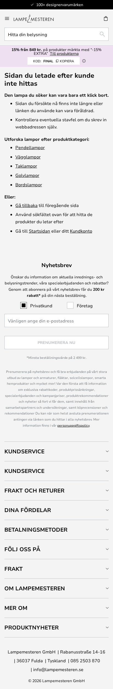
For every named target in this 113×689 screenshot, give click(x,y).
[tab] (56, 451)
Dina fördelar (27, 510)
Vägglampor (28, 157)
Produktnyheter (31, 627)
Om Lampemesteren (34, 588)
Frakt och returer (34, 490)
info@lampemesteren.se (58, 669)
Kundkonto (81, 231)
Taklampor (26, 166)
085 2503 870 (85, 660)
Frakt (13, 568)
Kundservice (24, 451)
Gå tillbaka (26, 205)
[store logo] (37, 18)
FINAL (53, 61)
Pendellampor (30, 147)
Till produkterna (64, 53)
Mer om (15, 608)
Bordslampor (28, 184)
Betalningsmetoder (35, 529)
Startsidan (39, 231)
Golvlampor (27, 175)
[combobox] (56, 34)
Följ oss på (22, 549)
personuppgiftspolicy (73, 425)
